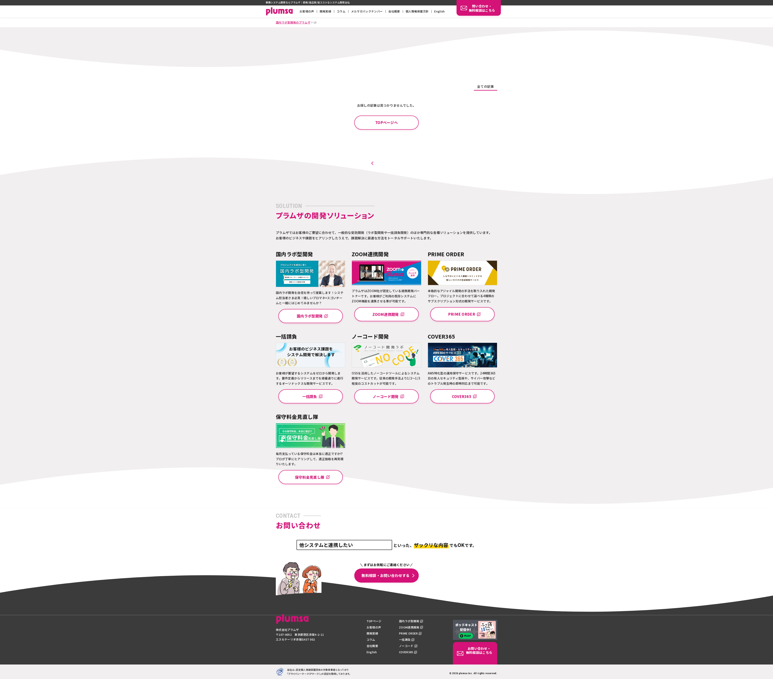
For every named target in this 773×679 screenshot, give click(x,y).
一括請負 (404, 640)
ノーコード (406, 646)
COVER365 (406, 652)
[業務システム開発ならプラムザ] (292, 621)
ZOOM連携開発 (409, 627)
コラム (341, 11)
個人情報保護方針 (417, 11)
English (439, 11)
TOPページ (374, 621)
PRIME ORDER (408, 633)
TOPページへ (386, 122)
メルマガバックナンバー (367, 11)
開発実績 (325, 11)
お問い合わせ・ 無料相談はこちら (479, 650)
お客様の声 (307, 11)
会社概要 (394, 11)
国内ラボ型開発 (409, 621)
